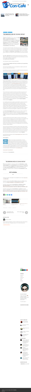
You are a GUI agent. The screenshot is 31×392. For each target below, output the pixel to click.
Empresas (21, 281)
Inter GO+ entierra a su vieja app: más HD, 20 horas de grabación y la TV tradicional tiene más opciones (26, 342)
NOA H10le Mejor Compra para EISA (25, 322)
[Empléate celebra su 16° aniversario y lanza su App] (15, 201)
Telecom (21, 276)
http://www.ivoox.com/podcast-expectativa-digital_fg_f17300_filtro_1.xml (15, 186)
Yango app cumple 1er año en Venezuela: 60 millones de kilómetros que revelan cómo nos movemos (10, 14)
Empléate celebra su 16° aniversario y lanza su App (14, 204)
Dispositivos (22, 275)
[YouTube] (27, 270)
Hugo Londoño (10, 36)
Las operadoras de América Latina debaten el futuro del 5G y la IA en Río (24, 14)
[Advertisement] (15, 26)
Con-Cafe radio (5, 32)
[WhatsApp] (21, 270)
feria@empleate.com (18, 134)
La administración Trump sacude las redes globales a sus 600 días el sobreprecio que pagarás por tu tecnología (26, 354)
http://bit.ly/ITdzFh (6, 185)
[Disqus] (15, 238)
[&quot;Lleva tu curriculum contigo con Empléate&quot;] (7, 201)
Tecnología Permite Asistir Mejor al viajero (25, 335)
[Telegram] (25, 270)
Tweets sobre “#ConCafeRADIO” (8, 150)
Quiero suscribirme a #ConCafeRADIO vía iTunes (15, 182)
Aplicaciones (22, 277)
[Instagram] (22, 270)
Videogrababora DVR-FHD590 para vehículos (10, 212)
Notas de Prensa (10, 32)
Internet (21, 278)
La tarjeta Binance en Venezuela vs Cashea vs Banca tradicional (26, 345)
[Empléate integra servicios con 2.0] (24, 201)
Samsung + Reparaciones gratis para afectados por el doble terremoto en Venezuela (26, 349)
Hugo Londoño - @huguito (23, 294)
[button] (3, 12)
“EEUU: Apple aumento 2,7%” (20, 212)
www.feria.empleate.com (16, 83)
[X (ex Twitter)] (24, 270)
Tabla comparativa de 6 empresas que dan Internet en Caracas (26, 359)
